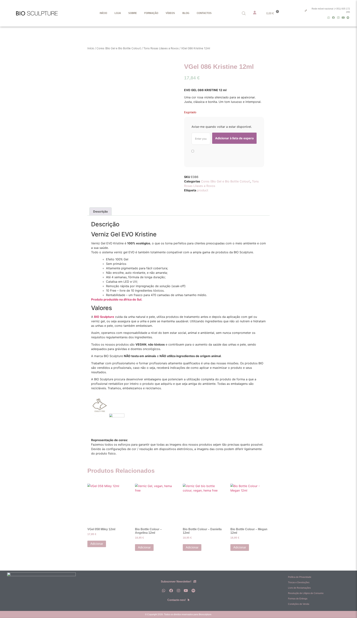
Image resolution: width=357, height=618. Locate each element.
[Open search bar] (244, 13)
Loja (118, 13)
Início (103, 13)
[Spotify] (348, 18)
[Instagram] (338, 18)
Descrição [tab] (100, 211)
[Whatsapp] (329, 18)
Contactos (204, 13)
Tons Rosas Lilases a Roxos (161, 48)
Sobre (132, 13)
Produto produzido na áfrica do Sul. (116, 299)
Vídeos (170, 13)
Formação (151, 13)
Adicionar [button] (96, 543)
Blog (185, 13)
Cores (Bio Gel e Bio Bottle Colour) (119, 48)
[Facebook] (333, 18)
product (202, 190)
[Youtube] (343, 18)
